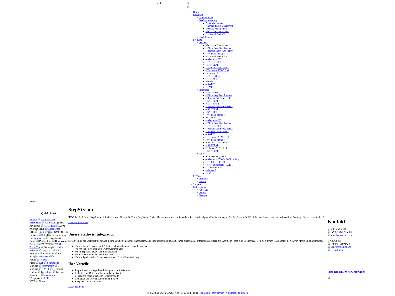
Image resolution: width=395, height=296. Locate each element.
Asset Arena (35, 222)
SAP (41, 262)
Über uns (203, 189)
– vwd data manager (215, 53)
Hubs (202, 153)
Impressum (205, 293)
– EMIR (210, 87)
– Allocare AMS (213, 59)
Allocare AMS (48, 219)
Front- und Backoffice (216, 34)
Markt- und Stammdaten (217, 31)
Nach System (205, 37)
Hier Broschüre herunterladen (347, 271)
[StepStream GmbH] (188, 3)
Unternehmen (199, 187)
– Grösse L (211, 173)
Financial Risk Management (219, 26)
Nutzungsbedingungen (237, 293)
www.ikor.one (338, 250)
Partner (202, 192)
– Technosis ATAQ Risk (217, 70)
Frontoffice (34, 247)
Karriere (203, 195)
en (157, 3)
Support (197, 184)
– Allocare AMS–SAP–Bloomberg (222, 159)
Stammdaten (48, 266)
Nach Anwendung (208, 20)
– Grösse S (211, 170)
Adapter (203, 42)
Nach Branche (206, 17)
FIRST (57, 244)
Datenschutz (218, 293)
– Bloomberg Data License (219, 48)
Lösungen (198, 14)
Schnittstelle (53, 262)
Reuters (43, 259)
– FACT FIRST (213, 62)
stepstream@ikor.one (341, 247)
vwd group (49, 275)
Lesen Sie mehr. (76, 286)
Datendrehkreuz (37, 238)
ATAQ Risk (50, 225)
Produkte (197, 39)
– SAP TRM (212, 64)
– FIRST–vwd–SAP (216, 162)
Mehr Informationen (78, 222)
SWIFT (45, 269)
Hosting (203, 181)
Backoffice (54, 228)
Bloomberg (43, 232)
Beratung (203, 178)
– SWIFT (210, 84)
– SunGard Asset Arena (217, 67)
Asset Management (215, 23)
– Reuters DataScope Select (219, 51)
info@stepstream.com (341, 235)
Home (196, 12)
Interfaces (204, 89)
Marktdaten (44, 256)
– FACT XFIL (213, 76)
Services (197, 176)
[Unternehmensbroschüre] (329, 278)
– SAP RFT (211, 78)
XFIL (46, 278)
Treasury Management (216, 28)
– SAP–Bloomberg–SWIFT (219, 164)
